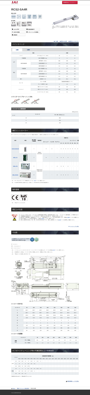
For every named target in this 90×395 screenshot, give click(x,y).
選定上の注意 (64, 41)
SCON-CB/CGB (15, 148)
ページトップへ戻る (74, 226)
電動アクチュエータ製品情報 (23, 388)
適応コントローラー (74, 41)
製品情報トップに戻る (73, 381)
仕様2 (28, 49)
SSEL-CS (15, 157)
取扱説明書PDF (31, 29)
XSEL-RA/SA (15, 174)
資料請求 (15, 34)
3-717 (54, 250)
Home (14, 388)
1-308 (68, 217)
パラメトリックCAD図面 (33, 32)
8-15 (35, 180)
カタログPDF (16, 29)
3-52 (60, 219)
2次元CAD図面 (17, 32)
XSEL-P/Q (15, 166)
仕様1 (17, 49)
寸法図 (56, 41)
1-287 (42, 218)
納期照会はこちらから (69, 2)
